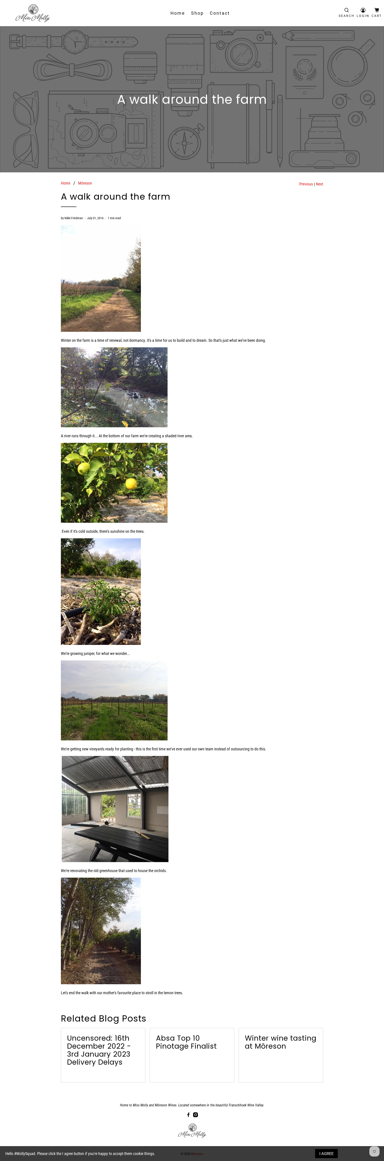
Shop (197, 13)
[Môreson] (32, 13)
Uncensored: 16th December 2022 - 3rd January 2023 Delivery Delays (99, 1050)
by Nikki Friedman (72, 218)
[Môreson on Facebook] (188, 1116)
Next (319, 184)
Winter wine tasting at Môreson (280, 1042)
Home (177, 13)
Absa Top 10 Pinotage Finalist (186, 1042)
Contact (220, 13)
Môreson (85, 183)
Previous (306, 184)
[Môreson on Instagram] (195, 1116)
